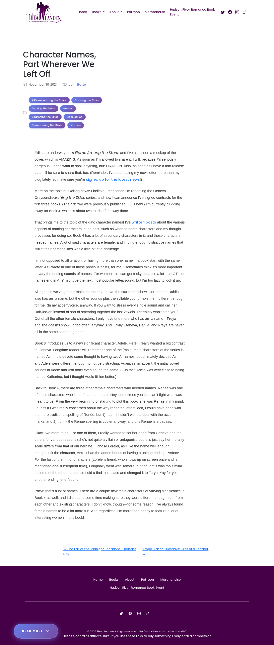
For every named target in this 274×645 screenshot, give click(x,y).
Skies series (74, 117)
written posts (144, 222)
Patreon (133, 12)
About (114, 12)
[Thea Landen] (44, 12)
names (68, 108)
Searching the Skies (45, 117)
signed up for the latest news (113, 179)
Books (97, 12)
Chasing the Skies (87, 100)
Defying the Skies (43, 108)
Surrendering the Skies (47, 125)
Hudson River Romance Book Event (192, 12)
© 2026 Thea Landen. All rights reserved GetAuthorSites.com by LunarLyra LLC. (137, 631)
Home (82, 12)
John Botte (77, 84)
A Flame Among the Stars (49, 100)
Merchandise (155, 12)
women (76, 125)
